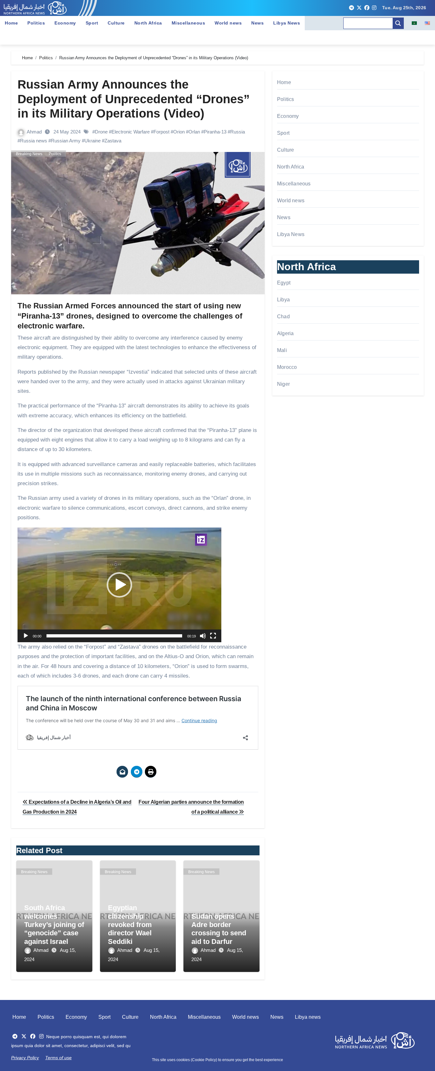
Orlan (194, 131)
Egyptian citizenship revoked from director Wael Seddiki (130, 924)
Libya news (308, 1017)
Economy (65, 22)
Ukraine (92, 140)
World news (228, 22)
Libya (283, 299)
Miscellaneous (188, 22)
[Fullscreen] (213, 636)
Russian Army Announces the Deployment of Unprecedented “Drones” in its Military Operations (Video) (134, 99)
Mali (282, 350)
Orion (179, 131)
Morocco (287, 367)
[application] (119, 585)
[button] (119, 585)
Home (11, 22)
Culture (116, 22)
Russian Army (66, 140)
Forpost (161, 131)
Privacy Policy (25, 1057)
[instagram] (374, 8)
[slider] (114, 635)
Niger (283, 384)
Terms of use (58, 1057)
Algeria (285, 333)
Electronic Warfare (130, 131)
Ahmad (35, 131)
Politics (36, 22)
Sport (92, 22)
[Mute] (203, 636)
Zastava (112, 140)
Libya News (286, 22)
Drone (101, 131)
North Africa (148, 22)
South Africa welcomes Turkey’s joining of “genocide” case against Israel (54, 924)
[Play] (26, 636)
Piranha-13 (215, 131)
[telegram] (351, 8)
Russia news (33, 140)
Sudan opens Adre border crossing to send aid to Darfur (218, 928)
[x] (359, 8)
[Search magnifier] (398, 23)
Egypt (283, 282)
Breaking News (29, 154)
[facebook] (366, 8)
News (257, 22)
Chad (283, 316)
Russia (237, 131)
